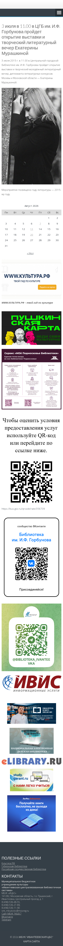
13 (31, 229)
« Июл (30, 253)
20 (31, 234)
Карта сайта (31, 941)
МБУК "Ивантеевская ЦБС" (36, 937)
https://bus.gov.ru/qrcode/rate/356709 (23, 508)
